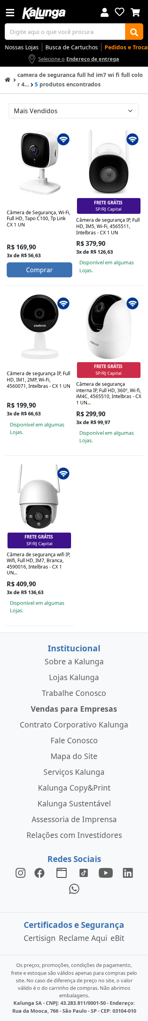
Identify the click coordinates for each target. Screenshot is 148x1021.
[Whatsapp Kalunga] (74, 888)
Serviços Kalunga (74, 772)
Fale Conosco (74, 740)
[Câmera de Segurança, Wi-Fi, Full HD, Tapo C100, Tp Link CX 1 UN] (39, 162)
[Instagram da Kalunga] (20, 872)
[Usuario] (104, 11)
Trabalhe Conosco (74, 693)
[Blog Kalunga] (62, 872)
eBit (117, 938)
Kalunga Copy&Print (74, 787)
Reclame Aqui (83, 938)
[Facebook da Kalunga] (41, 872)
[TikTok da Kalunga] (84, 872)
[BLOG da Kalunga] (128, 872)
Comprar (39, 270)
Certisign (40, 938)
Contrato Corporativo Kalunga (74, 724)
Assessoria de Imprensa (74, 819)
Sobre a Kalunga (74, 661)
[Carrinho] (135, 11)
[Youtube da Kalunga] (106, 872)
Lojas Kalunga (74, 677)
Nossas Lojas (22, 47)
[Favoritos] (119, 12)
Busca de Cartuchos (71, 47)
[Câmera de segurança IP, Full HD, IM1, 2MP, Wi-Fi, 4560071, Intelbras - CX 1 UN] (39, 326)
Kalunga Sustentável (74, 803)
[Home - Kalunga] (7, 79)
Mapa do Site (74, 756)
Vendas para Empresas (74, 708)
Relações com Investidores (74, 835)
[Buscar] (134, 31)
